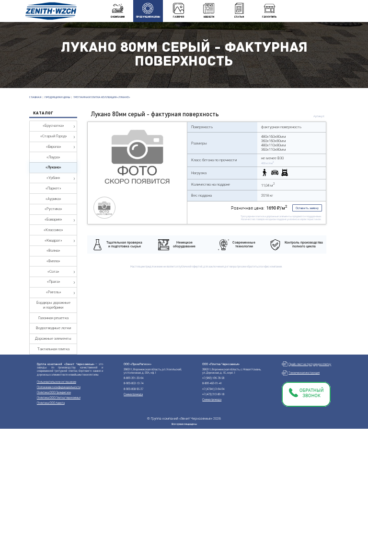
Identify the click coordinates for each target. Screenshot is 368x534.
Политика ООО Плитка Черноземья (58, 397)
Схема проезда (133, 394)
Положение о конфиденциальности (58, 387)
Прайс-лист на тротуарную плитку (309, 364)
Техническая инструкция (304, 372)
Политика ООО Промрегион (54, 392)
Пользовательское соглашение (56, 381)
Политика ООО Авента (51, 402)
